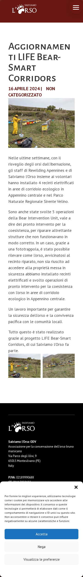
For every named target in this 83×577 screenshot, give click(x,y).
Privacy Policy (53, 570)
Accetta (41, 534)
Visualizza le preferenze (42, 559)
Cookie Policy (27, 570)
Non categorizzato (31, 92)
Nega (41, 547)
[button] (76, 487)
